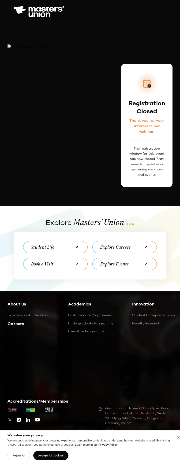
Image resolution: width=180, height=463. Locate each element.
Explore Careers (115, 247)
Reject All (18, 455)
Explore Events (114, 264)
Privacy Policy (108, 444)
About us (17, 304)
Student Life (42, 247)
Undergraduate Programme (90, 323)
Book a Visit (42, 264)
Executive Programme (86, 331)
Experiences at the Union (28, 315)
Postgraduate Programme (89, 315)
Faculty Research (146, 323)
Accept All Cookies (51, 455)
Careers (16, 324)
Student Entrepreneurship (153, 315)
